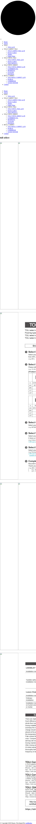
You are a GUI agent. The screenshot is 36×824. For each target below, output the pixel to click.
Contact (6, 84)
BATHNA (11, 74)
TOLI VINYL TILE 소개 (16, 60)
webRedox (28, 823)
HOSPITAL (11, 70)
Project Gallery (12, 53)
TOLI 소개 (11, 47)
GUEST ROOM (13, 83)
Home (6, 42)
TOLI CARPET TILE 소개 (16, 51)
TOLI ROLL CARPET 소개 (17, 77)
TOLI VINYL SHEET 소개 (16, 67)
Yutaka (10, 54)
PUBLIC (10, 79)
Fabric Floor (11, 56)
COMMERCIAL (13, 69)
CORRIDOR (12, 81)
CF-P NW (11, 72)
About (6, 43)
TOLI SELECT (12, 63)
